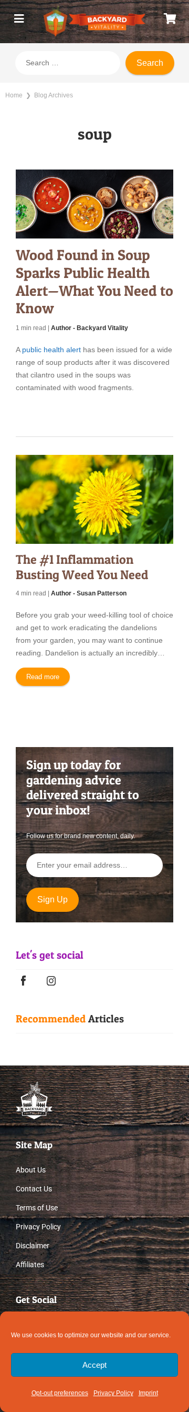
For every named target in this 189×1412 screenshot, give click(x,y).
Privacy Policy (113, 1393)
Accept (94, 1364)
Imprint (148, 1393)
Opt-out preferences (60, 1393)
